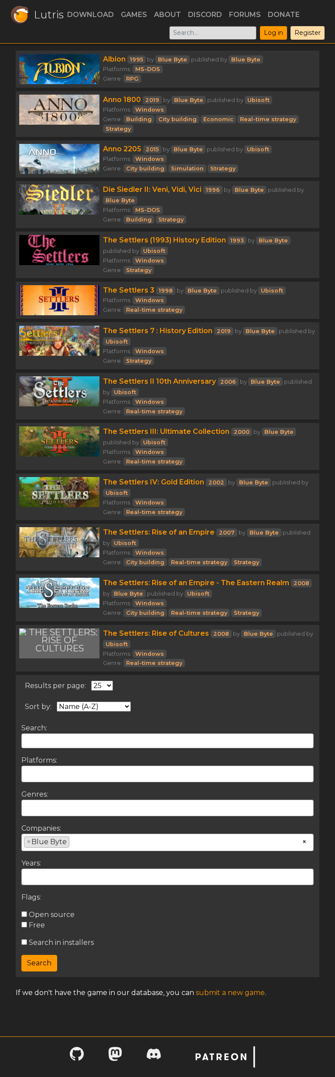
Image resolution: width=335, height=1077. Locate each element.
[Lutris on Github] (77, 1057)
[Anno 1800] (59, 114)
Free (36, 925)
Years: (31, 863)
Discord (205, 14)
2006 (228, 381)
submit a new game (230, 992)
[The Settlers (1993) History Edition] (59, 255)
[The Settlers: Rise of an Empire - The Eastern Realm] (59, 598)
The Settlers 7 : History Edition (157, 331)
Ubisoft (258, 100)
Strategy (118, 129)
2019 (152, 100)
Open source (51, 914)
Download (90, 14)
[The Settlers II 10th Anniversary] (59, 396)
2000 (242, 432)
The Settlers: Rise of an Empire (159, 532)
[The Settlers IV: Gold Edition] (59, 497)
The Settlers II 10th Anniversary (159, 381)
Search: (34, 728)
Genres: (34, 794)
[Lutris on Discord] (154, 1057)
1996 (213, 190)
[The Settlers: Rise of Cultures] (59, 648)
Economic (218, 119)
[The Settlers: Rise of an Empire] (59, 547)
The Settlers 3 (128, 290)
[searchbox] (26, 773)
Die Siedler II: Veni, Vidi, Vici (152, 189)
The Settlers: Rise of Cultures (156, 633)
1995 (136, 59)
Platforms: (39, 760)
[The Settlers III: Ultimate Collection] (59, 446)
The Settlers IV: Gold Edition (153, 482)
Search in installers (60, 942)
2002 (216, 482)
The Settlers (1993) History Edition (164, 240)
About (167, 14)
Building (139, 119)
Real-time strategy (268, 119)
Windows (149, 109)
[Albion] (59, 69)
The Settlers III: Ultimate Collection (166, 431)
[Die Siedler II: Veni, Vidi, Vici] (59, 204)
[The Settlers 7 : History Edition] (59, 346)
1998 (166, 290)
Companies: (41, 828)
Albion (114, 59)
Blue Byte (172, 59)
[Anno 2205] (59, 159)
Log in (273, 33)
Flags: (31, 897)
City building (177, 119)
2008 (301, 583)
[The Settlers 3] (59, 300)
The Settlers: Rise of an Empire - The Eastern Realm (196, 583)
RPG (132, 78)
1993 (237, 240)
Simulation (187, 168)
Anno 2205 (122, 149)
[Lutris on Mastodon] (115, 1057)
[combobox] (167, 774)
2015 (152, 149)
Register (307, 33)
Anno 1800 (122, 99)
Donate (284, 14)
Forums (245, 14)
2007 (227, 532)
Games (134, 14)
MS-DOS (147, 69)
